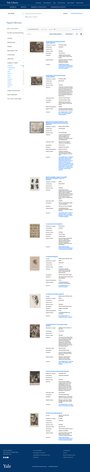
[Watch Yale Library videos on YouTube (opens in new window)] (8, 457)
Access (9, 38)
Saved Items (38, 2)
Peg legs (9, 83)
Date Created (12, 94)
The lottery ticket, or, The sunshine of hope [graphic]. (56, 325)
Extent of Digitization (15, 33)
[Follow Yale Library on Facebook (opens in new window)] (3, 457)
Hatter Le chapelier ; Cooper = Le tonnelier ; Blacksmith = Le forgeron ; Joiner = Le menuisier (56, 178)
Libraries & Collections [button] (38, 7)
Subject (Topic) (12, 63)
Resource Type (12, 50)
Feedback (35, 457)
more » (9, 86)
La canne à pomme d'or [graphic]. (54, 224)
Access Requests (47, 2)
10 (68, 34)
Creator (10, 59)
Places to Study (79, 2)
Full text (35, 16)
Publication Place (13, 90)
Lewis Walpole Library (63, 111)
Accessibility (66, 450)
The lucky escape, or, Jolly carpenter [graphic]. (57, 371)
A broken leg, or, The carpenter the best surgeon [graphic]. (55, 76)
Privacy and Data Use (69, 455)
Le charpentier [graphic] (52, 256)
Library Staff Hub (68, 457)
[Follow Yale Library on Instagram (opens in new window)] (5, 457)
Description (29, 16)
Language (10, 55)
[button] (65, 13)
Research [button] (13, 7)
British (9, 77)
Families (9, 73)
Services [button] (23, 7)
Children (9, 81)
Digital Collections (14, 23)
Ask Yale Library (61, 2)
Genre (9, 46)
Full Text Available (14, 99)
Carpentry (10, 79)
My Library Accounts (39, 452)
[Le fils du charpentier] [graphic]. (54, 413)
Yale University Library (12, 2)
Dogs (9, 71)
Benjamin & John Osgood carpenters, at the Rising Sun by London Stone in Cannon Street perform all (57, 123)
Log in (54, 2)
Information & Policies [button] (58, 7)
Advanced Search (76, 13)
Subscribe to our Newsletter (41, 455)
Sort (55, 34)
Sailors (9, 75)
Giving (65, 452)
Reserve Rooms (70, 2)
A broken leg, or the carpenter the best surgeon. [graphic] (55, 42)
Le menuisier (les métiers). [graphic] (55, 294)
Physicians (10, 84)
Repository (11, 42)
